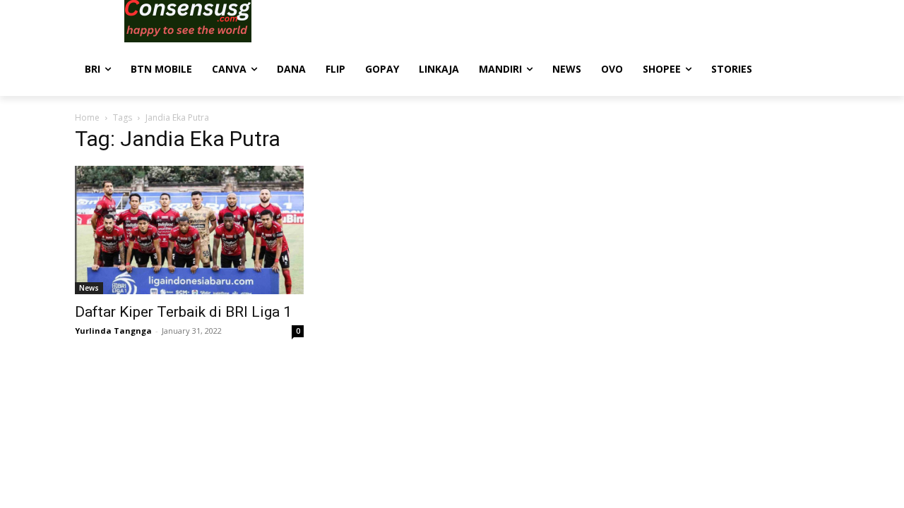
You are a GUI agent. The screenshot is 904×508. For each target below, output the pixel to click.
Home (87, 117)
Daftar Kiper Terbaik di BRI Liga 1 (183, 311)
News (89, 288)
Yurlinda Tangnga (113, 330)
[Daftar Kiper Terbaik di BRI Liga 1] (189, 230)
